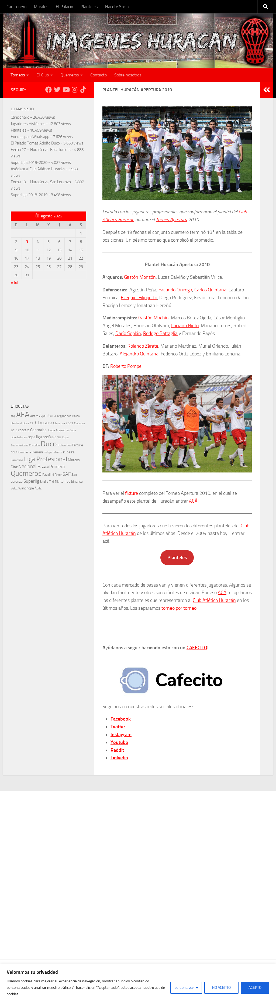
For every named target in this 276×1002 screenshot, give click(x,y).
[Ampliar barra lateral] (266, 90)
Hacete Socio (117, 6)
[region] (138, 983)
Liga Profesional (45, 459)
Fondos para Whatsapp (30, 136)
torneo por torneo (178, 608)
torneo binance (71, 481)
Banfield (16, 423)
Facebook (121, 719)
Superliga (32, 481)
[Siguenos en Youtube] (66, 89)
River (58, 474)
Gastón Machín (153, 318)
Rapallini (48, 475)
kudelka (68, 452)
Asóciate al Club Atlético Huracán (38, 169)
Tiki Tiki (54, 482)
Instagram (121, 735)
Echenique (64, 445)
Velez (14, 488)
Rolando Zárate (142, 346)
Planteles (89, 6)
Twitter (118, 727)
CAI (32, 423)
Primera (57, 466)
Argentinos (64, 416)
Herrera (37, 452)
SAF (67, 474)
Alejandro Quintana (139, 354)
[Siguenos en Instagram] (74, 89)
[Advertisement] (48, 345)
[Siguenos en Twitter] (57, 89)
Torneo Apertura (171, 220)
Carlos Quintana (210, 290)
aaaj (13, 416)
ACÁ (222, 592)
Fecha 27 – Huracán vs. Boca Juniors (41, 149)
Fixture (77, 445)
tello (45, 482)
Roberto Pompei (126, 366)
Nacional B (29, 466)
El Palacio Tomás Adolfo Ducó (35, 143)
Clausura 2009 (63, 423)
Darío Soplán (128, 333)
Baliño (76, 416)
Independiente (53, 452)
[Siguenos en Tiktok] (83, 89)
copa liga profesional (44, 437)
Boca (26, 423)
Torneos (18, 74)
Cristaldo (34, 445)
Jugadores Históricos (28, 123)
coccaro (23, 430)
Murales (41, 6)
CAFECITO (197, 648)
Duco (49, 443)
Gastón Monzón (140, 277)
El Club (42, 74)
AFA (22, 414)
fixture (131, 493)
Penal (45, 467)
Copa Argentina (58, 430)
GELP (14, 452)
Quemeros (69, 74)
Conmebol (38, 430)
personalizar (184, 987)
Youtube (119, 742)
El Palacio (64, 6)
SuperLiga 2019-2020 (29, 162)
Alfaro (34, 416)
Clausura (43, 423)
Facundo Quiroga (175, 290)
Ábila (38, 488)
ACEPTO (255, 987)
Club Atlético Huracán (214, 600)
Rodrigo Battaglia (160, 333)
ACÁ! (194, 501)
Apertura (47, 415)
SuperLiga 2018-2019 (29, 194)
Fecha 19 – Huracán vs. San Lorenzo (41, 181)
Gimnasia (24, 452)
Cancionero (16, 6)
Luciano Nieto (185, 326)
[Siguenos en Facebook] (48, 89)
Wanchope (26, 488)
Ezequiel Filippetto (139, 298)
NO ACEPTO (221, 987)
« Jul (14, 282)
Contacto (98, 74)
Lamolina (17, 460)
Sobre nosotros (127, 74)
